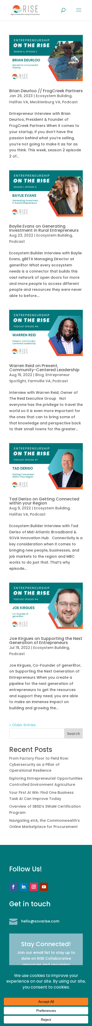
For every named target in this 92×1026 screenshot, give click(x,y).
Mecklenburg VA (45, 102)
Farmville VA (39, 381)
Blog (39, 374)
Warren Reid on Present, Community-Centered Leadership (44, 368)
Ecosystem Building (54, 95)
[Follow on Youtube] (44, 887)
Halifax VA (18, 102)
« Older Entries (22, 724)
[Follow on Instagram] (34, 887)
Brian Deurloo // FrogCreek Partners (46, 91)
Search (73, 733)
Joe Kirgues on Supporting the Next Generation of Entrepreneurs (45, 641)
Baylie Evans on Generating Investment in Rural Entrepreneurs (44, 228)
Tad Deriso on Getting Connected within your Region (44, 501)
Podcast (70, 102)
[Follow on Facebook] (13, 887)
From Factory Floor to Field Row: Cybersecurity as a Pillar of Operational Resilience (39, 764)
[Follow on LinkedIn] (23, 887)
